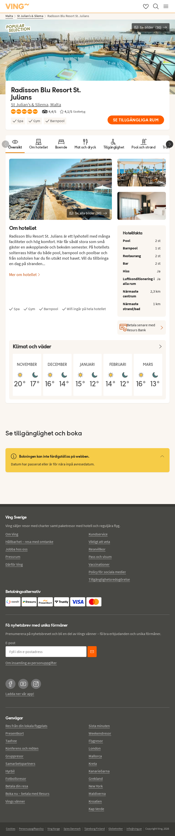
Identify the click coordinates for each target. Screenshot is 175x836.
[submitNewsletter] (92, 651)
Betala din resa (16, 786)
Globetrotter (115, 828)
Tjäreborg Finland (94, 828)
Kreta (93, 763)
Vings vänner (15, 801)
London (95, 748)
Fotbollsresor (15, 778)
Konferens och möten (22, 748)
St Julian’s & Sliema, (30, 104)
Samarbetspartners (20, 763)
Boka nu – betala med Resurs (27, 793)
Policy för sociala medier (107, 572)
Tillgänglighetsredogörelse (109, 579)
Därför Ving (14, 564)
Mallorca (95, 756)
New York (96, 786)
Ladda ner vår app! (19, 693)
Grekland (96, 778)
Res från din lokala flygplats (26, 725)
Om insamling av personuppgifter (31, 662)
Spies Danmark (72, 828)
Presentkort (14, 733)
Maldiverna (97, 793)
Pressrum (12, 556)
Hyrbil (10, 771)
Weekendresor (100, 733)
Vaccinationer (99, 564)
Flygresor (96, 740)
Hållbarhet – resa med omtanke (29, 541)
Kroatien (95, 801)
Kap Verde (96, 808)
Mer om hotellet (23, 274)
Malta (55, 104)
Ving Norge (53, 828)
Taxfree (11, 740)
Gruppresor (14, 756)
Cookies (10, 828)
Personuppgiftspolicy (31, 828)
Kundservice (98, 534)
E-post (10, 642)
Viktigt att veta (99, 541)
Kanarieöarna (99, 771)
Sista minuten (99, 725)
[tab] (15, 144)
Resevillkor (97, 549)
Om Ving (11, 534)
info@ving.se (134, 828)
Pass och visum (100, 556)
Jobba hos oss (16, 549)
